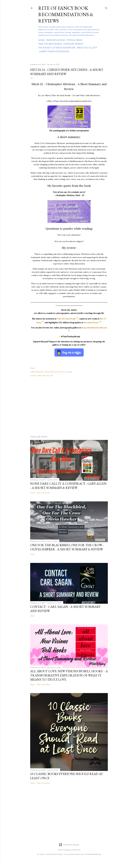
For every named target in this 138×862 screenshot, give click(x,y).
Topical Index (74, 40)
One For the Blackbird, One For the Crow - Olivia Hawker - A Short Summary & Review (67, 547)
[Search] (106, 7)
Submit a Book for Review (54, 51)
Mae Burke (76, 850)
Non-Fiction (61, 372)
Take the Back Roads (50, 44)
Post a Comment (43, 493)
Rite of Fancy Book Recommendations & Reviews (65, 14)
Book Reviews (50, 372)
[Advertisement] (69, 410)
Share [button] (32, 368)
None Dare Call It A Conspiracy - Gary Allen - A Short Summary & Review (68, 485)
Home (41, 40)
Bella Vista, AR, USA (45, 376)
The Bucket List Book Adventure (56, 47)
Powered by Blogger (71, 845)
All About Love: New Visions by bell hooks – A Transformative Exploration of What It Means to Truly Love (69, 675)
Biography (40, 372)
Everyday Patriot (73, 44)
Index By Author (55, 40)
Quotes (69, 372)
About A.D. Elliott (87, 47)
